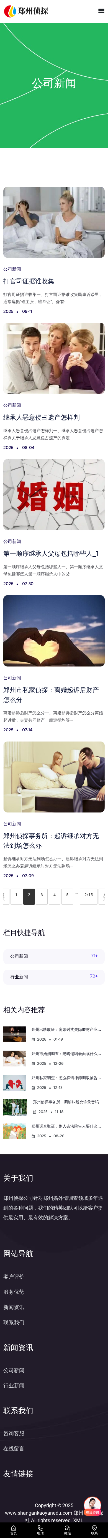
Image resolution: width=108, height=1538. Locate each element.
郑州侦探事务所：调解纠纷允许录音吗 (66, 1102)
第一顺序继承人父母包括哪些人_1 (51, 554)
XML (78, 1520)
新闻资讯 (13, 1307)
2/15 (88, 895)
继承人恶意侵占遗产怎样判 (41, 418)
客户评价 (13, 1276)
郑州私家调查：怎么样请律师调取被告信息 (68, 1078)
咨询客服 (13, 1433)
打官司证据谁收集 (28, 282)
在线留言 (13, 1448)
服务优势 (13, 1292)
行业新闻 (19, 977)
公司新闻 (19, 956)
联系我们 (13, 1322)
